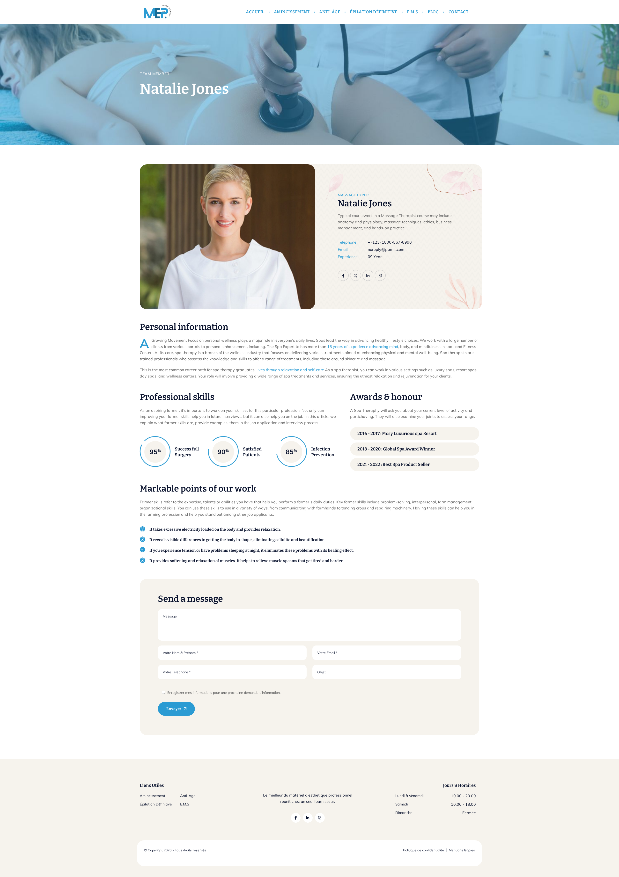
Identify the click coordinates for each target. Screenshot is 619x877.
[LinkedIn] (367, 275)
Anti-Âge (187, 795)
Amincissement (152, 795)
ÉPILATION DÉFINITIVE (373, 11)
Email (343, 249)
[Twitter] (355, 275)
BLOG (433, 11)
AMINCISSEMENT (292, 11)
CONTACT (459, 11)
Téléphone (347, 242)
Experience (348, 256)
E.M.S (412, 11)
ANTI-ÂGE (329, 11)
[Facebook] (343, 275)
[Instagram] (380, 275)
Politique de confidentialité (423, 850)
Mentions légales (462, 850)
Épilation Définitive (156, 804)
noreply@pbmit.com (386, 249)
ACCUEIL (255, 11)
